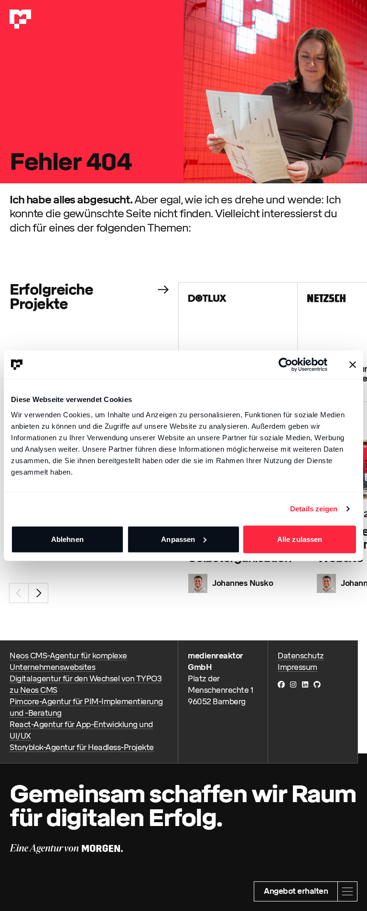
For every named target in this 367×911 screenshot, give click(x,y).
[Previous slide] (19, 593)
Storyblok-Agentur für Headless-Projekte (82, 747)
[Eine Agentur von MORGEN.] (66, 849)
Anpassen (178, 539)
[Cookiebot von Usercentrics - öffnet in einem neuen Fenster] (285, 365)
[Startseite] (20, 19)
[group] (238, 342)
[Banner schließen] (352, 364)
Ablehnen (67, 539)
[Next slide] (38, 593)
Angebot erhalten (296, 891)
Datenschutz (301, 655)
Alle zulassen (299, 539)
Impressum (297, 667)
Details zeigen (313, 509)
